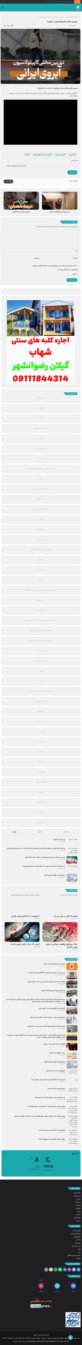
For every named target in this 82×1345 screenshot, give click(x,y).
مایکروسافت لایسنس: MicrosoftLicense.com (41, 641)
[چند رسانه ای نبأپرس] (71, 842)
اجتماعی (72, 154)
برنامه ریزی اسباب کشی (41, 661)
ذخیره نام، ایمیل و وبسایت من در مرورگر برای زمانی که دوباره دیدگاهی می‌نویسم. (54, 266)
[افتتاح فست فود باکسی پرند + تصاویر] (71, 1046)
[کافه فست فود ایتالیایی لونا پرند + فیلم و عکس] (71, 1011)
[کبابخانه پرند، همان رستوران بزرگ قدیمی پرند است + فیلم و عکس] (71, 984)
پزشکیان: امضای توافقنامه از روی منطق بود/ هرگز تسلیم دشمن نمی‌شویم (54, 2)
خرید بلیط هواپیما (41, 711)
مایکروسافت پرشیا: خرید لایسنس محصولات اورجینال (41, 630)
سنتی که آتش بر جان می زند (65, 916)
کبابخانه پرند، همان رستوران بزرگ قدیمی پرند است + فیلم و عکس (46, 982)
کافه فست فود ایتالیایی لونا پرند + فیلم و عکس (51, 1008)
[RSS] (46, 1270)
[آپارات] (56, 1270)
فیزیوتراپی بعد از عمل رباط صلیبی (55, 1071)
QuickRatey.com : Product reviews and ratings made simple (41, 620)
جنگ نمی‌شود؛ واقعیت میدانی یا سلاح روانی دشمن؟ (61, 946)
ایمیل (75, 258)
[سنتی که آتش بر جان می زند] (59, 904)
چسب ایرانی (41, 812)
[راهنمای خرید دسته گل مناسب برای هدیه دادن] (71, 1133)
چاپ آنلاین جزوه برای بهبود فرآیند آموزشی (53, 990)
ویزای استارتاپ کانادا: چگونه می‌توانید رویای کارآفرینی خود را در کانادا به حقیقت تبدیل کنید (39, 1116)
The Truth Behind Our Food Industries (41, 550)
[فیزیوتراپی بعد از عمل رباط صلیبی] (71, 1073)
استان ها (78, 1214)
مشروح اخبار (77, 1237)
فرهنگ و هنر (77, 1218)
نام (76, 251)
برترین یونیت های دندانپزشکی (41, 428)
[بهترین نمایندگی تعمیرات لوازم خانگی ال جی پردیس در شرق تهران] (71, 1029)
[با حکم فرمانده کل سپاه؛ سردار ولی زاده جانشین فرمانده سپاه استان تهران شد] (71, 869)
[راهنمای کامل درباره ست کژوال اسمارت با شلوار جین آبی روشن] (71, 1020)
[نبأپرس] (78, 7)
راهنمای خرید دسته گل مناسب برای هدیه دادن (52, 1130)
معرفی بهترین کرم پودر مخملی (56, 1088)
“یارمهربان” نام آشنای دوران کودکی (25, 916)
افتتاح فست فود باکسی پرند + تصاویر (54, 1044)
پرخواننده (66, 832)
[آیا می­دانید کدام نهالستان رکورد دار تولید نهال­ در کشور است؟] (71, 1082)
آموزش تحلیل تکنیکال (41, 772)
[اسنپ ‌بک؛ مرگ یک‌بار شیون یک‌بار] (22, 932)
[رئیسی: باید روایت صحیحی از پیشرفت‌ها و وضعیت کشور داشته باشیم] (71, 860)
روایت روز (77, 1243)
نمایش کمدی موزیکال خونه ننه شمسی (54, 964)
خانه (75, 17)
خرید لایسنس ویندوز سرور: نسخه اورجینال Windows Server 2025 (41, 590)
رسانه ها (70, 17)
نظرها (14, 832)
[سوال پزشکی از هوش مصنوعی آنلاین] (71, 878)
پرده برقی (41, 479)
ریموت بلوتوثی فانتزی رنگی (41, 701)
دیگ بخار (41, 418)
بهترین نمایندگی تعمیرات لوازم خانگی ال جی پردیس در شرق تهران (46, 1026)
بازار (79, 1252)
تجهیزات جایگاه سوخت (41, 398)
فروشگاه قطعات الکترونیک (41, 782)
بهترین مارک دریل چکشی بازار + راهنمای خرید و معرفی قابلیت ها (46, 1106)
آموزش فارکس (41, 792)
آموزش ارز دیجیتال (41, 802)
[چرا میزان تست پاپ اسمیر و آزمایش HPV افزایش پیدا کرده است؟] (71, 975)
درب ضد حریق (41, 580)
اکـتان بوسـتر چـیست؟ (41, 539)
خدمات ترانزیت (41, 560)
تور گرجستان (41, 519)
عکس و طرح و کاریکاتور (74, 1255)
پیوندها (78, 1258)
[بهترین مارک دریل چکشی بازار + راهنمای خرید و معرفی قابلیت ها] (71, 1109)
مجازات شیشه (41, 459)
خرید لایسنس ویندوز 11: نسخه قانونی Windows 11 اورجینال (41, 469)
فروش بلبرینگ (41, 651)
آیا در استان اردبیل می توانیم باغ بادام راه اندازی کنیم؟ (50, 1097)
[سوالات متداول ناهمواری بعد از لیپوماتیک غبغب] (71, 1142)
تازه (40, 832)
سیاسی (78, 1199)
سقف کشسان (41, 570)
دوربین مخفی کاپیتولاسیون (42, 154)
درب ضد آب (41, 721)
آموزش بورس (41, 762)
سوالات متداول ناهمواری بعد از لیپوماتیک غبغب (51, 1139)
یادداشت (78, 1240)
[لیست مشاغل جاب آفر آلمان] (71, 1055)
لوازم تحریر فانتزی (41, 529)
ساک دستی (41, 742)
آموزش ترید (41, 752)
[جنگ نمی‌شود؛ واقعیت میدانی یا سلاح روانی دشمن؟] (59, 932)
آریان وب (35, 1335)
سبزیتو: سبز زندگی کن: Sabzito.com (41, 489)
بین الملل (77, 1202)
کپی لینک (72, 172)
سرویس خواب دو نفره (41, 822)
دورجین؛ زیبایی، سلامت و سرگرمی (41, 509)
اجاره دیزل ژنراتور (41, 600)
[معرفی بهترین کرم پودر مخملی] (71, 1091)
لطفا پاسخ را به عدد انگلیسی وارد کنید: (67, 270)
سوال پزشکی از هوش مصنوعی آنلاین (54, 875)
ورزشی (78, 1211)
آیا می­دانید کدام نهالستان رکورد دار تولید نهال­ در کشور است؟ (48, 1079)
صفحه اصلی (77, 1193)
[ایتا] (51, 1270)
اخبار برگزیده (77, 1196)
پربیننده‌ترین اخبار (75, 1234)
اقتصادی (78, 1208)
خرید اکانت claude (41, 499)
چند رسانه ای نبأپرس (59, 839)
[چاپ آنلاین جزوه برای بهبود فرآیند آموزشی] (71, 993)
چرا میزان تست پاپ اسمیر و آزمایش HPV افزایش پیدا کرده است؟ (46, 973)
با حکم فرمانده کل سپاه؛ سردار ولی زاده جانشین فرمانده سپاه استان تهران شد (43, 866)
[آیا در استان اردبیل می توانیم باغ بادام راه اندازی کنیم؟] (71, 1100)
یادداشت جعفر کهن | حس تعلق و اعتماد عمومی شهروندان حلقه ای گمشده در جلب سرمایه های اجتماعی (36, 848)
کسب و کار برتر (76, 1246)
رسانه (26, 154)
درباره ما (78, 1221)
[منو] (3, 8)
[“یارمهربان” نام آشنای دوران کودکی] (22, 904)
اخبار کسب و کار (41, 731)
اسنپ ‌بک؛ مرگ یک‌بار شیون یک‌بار (25, 944)
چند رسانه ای (63, 17)
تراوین (41, 681)
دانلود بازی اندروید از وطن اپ (41, 448)
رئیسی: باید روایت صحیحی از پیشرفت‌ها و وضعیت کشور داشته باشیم (45, 857)
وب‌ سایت (36, 258)
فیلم (79, 1249)
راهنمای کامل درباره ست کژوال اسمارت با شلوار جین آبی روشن (47, 1017)
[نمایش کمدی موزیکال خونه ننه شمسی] (71, 966)
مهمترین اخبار (76, 1231)
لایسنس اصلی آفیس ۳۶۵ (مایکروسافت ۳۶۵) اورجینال (41, 691)
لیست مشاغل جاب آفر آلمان (57, 1053)
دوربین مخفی (60, 154)
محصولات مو (41, 408)
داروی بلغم (41, 671)
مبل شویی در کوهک (41, 610)
